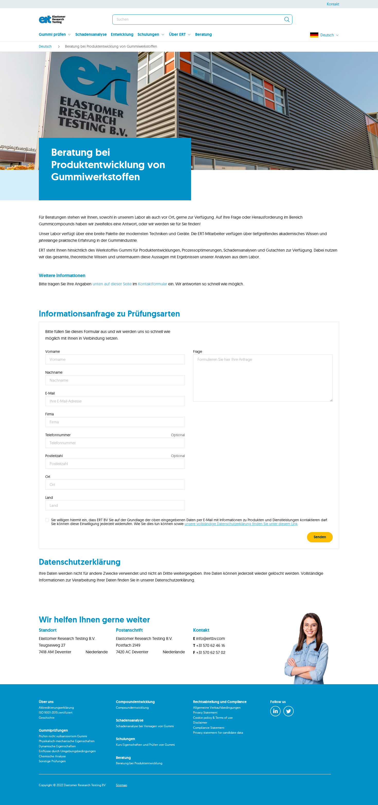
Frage (197, 351)
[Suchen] (287, 19)
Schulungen (148, 34)
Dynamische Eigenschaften (57, 746)
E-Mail (50, 393)
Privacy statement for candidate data (218, 732)
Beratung (203, 34)
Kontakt (333, 4)
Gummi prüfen (52, 34)
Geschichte (47, 718)
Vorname (52, 351)
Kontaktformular (152, 283)
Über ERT (177, 34)
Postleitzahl (54, 456)
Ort (47, 476)
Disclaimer (200, 722)
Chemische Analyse (52, 756)
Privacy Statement (205, 712)
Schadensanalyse (91, 34)
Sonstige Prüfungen (52, 761)
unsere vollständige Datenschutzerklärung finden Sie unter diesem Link (241, 523)
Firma (49, 414)
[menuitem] (57, 35)
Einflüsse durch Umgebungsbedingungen (67, 751)
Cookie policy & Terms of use (213, 718)
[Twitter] (288, 711)
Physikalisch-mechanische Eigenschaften (67, 741)
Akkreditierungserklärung (56, 707)
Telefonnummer (57, 435)
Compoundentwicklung (132, 707)
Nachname (53, 372)
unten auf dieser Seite (112, 283)
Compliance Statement (208, 728)
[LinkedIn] (275, 711)
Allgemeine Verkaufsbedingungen (217, 707)
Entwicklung (122, 34)
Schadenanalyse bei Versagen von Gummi (145, 726)
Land (49, 497)
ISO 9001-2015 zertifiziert (56, 712)
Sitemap (121, 785)
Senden (320, 537)
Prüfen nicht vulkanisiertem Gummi (63, 736)
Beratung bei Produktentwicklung (139, 763)
